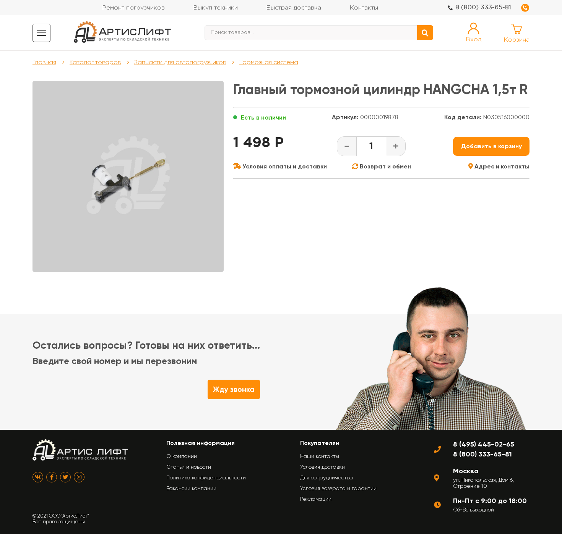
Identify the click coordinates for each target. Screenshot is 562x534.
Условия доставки (322, 467)
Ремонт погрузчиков (133, 8)
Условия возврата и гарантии (338, 488)
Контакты (363, 8)
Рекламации (315, 499)
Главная (44, 62)
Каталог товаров (95, 62)
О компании (181, 456)
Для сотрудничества (326, 477)
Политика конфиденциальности (206, 477)
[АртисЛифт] (122, 33)
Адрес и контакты (501, 166)
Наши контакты (319, 456)
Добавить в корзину (491, 146)
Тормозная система (268, 62)
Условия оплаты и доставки (284, 166)
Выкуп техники (215, 8)
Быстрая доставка (293, 8)
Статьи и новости (188, 467)
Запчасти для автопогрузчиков (180, 62)
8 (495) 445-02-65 (483, 444)
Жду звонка (234, 389)
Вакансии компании (191, 488)
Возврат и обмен (384, 166)
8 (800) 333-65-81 (483, 7)
